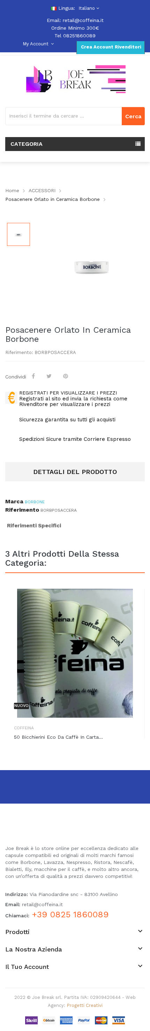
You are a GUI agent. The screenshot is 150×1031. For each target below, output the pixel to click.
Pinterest (66, 376)
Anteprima (134, 601)
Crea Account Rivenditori (110, 47)
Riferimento (22, 510)
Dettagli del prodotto (75, 471)
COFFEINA (24, 727)
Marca (14, 501)
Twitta (50, 376)
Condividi (34, 376)
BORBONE (35, 501)
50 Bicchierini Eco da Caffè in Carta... (58, 737)
